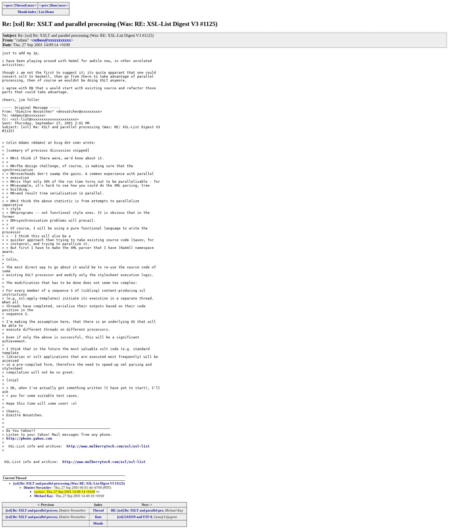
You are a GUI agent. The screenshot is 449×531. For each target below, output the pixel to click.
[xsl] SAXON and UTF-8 (134, 517)
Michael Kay (43, 496)
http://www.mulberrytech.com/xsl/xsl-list (108, 446)
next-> (32, 5)
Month (98, 523)
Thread (20, 5)
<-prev (8, 5)
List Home (46, 12)
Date (53, 5)
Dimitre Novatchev (37, 487)
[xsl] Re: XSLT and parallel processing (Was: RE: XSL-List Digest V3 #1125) (69, 483)
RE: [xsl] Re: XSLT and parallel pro (137, 510)
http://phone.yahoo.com (29, 438)
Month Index (27, 12)
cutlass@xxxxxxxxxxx (51, 40)
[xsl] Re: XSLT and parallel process (31, 510)
